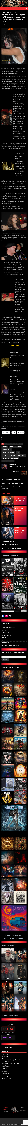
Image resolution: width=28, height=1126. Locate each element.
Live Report (4, 640)
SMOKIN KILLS (14, 458)
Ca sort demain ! (5, 630)
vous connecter (11, 487)
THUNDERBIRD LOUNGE (8, 461)
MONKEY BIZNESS (20, 961)
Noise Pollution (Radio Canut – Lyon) (10, 1063)
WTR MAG (14, 25)
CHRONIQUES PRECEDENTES (11, 935)
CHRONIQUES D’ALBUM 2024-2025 (12, 938)
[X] (10, 616)
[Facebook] (2, 616)
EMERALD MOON (7, 992)
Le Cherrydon (4, 1056)
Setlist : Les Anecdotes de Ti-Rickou (10, 645)
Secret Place (4, 1070)
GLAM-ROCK (18, 446)
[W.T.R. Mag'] (14, 5)
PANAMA (7, 978)
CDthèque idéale (5, 632)
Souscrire (5, 659)
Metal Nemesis (5, 1061)
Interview (3, 637)
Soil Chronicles (5, 1071)
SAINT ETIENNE (20, 455)
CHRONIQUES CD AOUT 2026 (8, 835)
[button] (26, 8)
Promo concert (5, 642)
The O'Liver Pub (5, 1076)
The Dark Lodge (5, 1075)
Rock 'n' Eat (4, 1068)
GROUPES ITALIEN (7, 449)
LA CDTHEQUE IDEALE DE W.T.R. (12, 548)
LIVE (18, 452)
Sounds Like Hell (5, 1073)
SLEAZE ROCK (6, 458)
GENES (11, 446)
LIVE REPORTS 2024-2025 (9, 545)
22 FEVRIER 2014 (9, 444)
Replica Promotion (5, 1066)
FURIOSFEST (7, 961)
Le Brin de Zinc (5, 1055)
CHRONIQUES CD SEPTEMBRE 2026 (10, 667)
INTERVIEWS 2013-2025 (9, 1015)
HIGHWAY (20, 978)
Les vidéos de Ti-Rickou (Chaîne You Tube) (11, 1060)
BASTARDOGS (18, 444)
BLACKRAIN (7, 1010)
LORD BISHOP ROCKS (21, 1010)
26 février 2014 (6, 25)
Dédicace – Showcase (6, 635)
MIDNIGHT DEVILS (20, 992)
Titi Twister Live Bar (6, 1078)
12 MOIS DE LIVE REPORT (9, 541)
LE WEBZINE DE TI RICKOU (8, 452)
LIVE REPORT (5, 455)
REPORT (13, 455)
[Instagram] (6, 616)
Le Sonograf (4, 1058)
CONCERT (5, 446)
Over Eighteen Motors (6, 1065)
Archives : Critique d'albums (8, 627)
